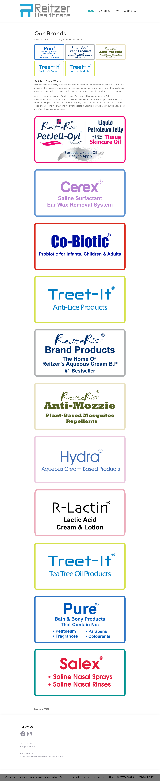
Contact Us (130, 11)
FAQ (117, 11)
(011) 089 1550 (26, 743)
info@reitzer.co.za (28, 746)
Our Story (104, 11)
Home (91, 11)
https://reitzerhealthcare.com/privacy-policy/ (41, 757)
